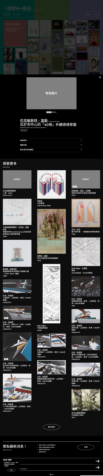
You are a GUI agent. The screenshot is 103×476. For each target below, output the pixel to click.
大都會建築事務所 (10, 227)
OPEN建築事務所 (9, 191)
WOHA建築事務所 (78, 413)
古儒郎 (84, 268)
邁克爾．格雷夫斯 (10, 269)
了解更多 (6, 466)
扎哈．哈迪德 (8, 296)
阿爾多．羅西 (42, 256)
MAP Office (41, 326)
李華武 (39, 201)
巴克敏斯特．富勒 (34, 121)
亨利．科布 (76, 230)
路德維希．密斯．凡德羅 (81, 191)
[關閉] (100, 77)
